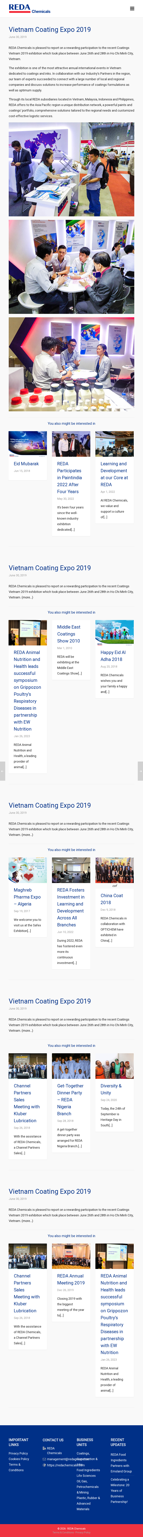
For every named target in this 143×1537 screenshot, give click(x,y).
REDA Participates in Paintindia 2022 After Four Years (69, 477)
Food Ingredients (88, 1470)
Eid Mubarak (26, 463)
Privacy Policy (18, 1453)
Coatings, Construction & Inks (87, 1459)
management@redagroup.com (68, 1459)
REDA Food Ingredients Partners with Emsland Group (121, 1463)
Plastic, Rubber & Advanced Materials (88, 1503)
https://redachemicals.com (66, 1465)
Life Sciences (86, 1475)
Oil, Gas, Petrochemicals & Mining (88, 1486)
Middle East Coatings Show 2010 (68, 634)
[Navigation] (132, 8)
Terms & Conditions (63, 1532)
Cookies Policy (19, 1459)
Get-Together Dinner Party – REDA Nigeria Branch (70, 1099)
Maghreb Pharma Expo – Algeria (27, 897)
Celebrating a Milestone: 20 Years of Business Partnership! (120, 1491)
